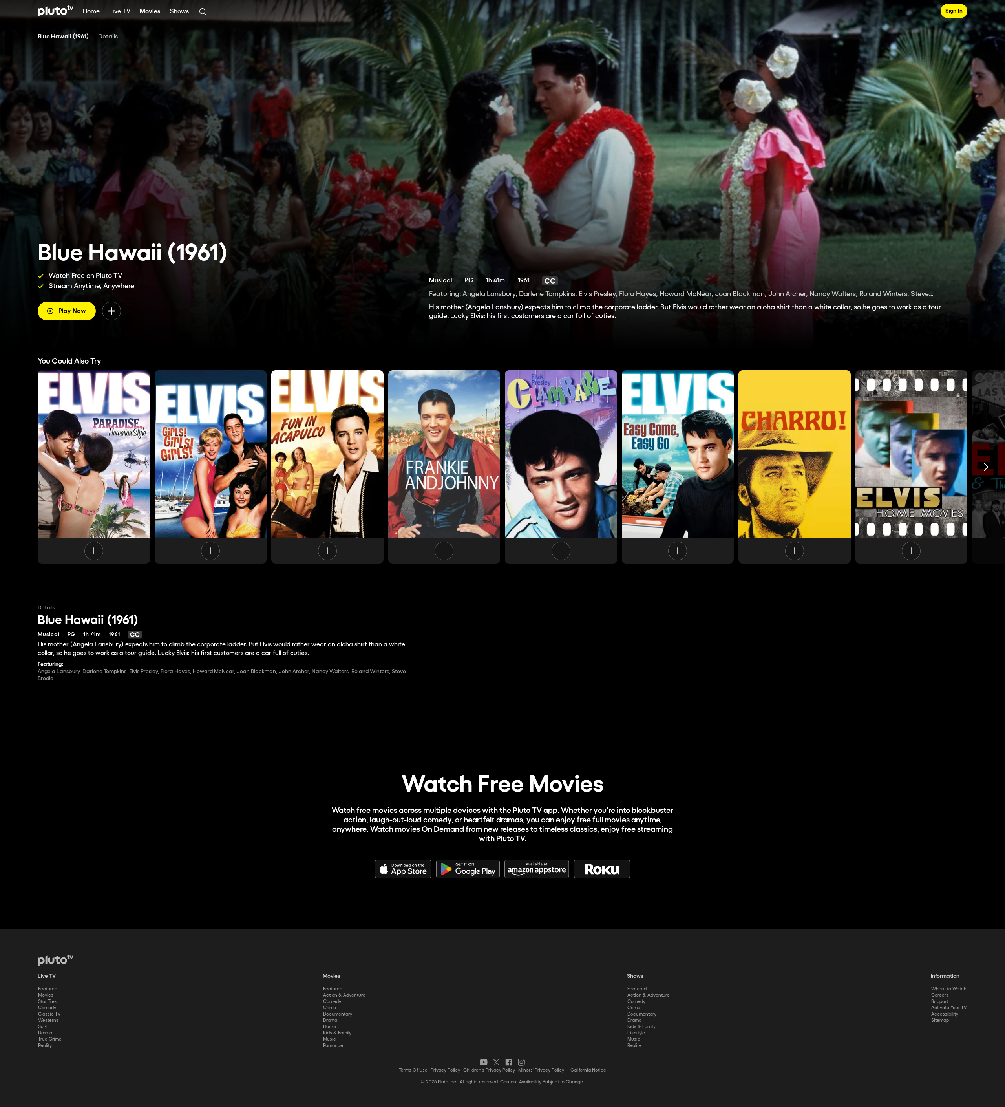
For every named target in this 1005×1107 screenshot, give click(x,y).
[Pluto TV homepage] (55, 960)
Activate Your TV (949, 1007)
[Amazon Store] (536, 869)
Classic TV (49, 1014)
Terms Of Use (413, 1070)
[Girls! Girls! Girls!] (211, 467)
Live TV (119, 11)
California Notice (588, 1070)
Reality (45, 1045)
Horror (329, 1026)
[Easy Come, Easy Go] (678, 467)
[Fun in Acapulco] (327, 467)
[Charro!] (794, 467)
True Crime (50, 1039)
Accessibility (944, 1014)
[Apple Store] (403, 869)
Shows (179, 11)
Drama (45, 1033)
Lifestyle (636, 1033)
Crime (329, 1007)
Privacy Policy (445, 1070)
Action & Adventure (344, 995)
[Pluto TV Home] (55, 11)
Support (939, 1001)
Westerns (48, 1020)
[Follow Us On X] (496, 1062)
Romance (333, 1045)
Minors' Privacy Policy (541, 1070)
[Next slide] (986, 467)
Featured (47, 989)
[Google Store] (468, 869)
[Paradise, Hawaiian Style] (94, 467)
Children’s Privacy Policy (489, 1070)
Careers (939, 995)
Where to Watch (949, 989)
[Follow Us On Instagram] (521, 1062)
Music (329, 1039)
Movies (150, 11)
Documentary (337, 1014)
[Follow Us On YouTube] (484, 1062)
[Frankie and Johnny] (444, 467)
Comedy (47, 1007)
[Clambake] (561, 467)
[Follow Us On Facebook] (509, 1062)
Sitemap (940, 1020)
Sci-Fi (44, 1026)
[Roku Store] (602, 869)
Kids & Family (337, 1033)
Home (91, 11)
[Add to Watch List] (111, 311)
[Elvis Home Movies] (911, 467)
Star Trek (47, 1001)
